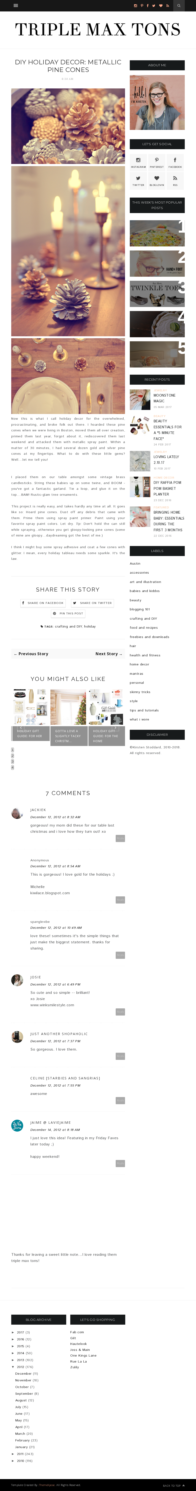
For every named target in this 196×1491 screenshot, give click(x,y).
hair (133, 646)
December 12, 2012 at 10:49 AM (56, 927)
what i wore (139, 719)
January (21, 1447)
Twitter (138, 185)
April (19, 1427)
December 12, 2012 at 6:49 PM (55, 984)
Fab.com (77, 1332)
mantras (136, 673)
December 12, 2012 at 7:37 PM (55, 1041)
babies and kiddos (145, 591)
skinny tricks (140, 692)
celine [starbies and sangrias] (65, 1078)
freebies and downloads (149, 637)
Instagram (138, 167)
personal (137, 682)
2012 (20, 1367)
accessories (139, 572)
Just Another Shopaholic (59, 1033)
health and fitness (145, 655)
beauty (135, 600)
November (23, 1380)
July (18, 1407)
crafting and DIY (68, 626)
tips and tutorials (144, 710)
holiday (90, 626)
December (23, 1373)
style (134, 701)
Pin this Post (71, 614)
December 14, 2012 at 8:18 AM (55, 1130)
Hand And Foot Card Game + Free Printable (156, 262)
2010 (20, 1461)
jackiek (38, 809)
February (22, 1440)
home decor (139, 664)
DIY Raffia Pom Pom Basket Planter (167, 488)
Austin (135, 563)
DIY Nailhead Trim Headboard (153, 350)
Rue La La (78, 1361)
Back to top (172, 1485)
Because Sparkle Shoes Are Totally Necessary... (154, 292)
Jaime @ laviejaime (50, 1122)
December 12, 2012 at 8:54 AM (55, 866)
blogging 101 (140, 609)
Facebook (175, 167)
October (22, 1387)
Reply (120, 838)
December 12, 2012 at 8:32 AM (55, 817)
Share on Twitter (96, 603)
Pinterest (157, 167)
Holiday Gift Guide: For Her (29, 733)
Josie (35, 977)
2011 (20, 1454)
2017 (20, 1332)
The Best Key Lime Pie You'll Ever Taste (153, 323)
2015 (20, 1346)
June (19, 1413)
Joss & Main (80, 1350)
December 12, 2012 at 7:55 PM (55, 1085)
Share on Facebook (46, 603)
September (24, 1393)
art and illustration (145, 582)
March (20, 1433)
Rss (175, 185)
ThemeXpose (47, 1485)
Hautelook (78, 1344)
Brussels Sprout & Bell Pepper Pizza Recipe (154, 232)
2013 (20, 1360)
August (21, 1400)
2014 (21, 1353)
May (18, 1420)
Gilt (73, 1338)
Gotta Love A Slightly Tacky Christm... (68, 736)
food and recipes (144, 627)
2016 (20, 1339)
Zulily (74, 1367)
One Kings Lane (83, 1355)
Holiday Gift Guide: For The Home (105, 736)
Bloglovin (157, 185)
